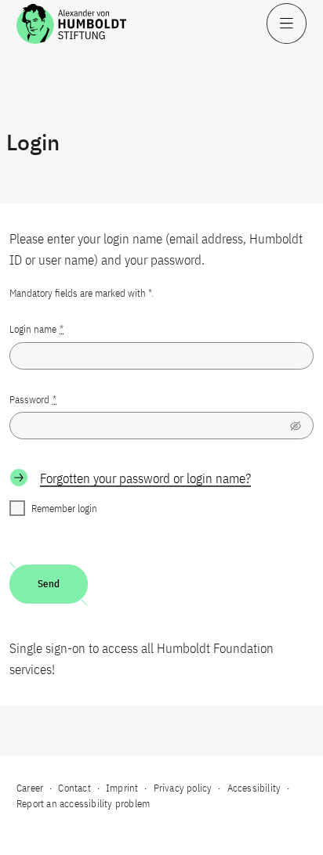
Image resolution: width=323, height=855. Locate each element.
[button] (295, 425)
